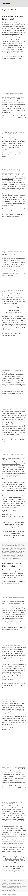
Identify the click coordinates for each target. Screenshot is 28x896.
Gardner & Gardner (6, 884)
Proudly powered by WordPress (9, 894)
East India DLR (19, 548)
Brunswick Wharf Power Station (11, 463)
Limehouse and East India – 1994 (12, 17)
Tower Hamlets (17, 557)
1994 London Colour (7, 514)
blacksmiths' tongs (17, 882)
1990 (20, 880)
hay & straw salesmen (17, 884)
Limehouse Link (17, 886)
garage (23, 883)
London (19, 551)
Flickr (4, 522)
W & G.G (4, 890)
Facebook (10, 522)
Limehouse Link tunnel (12, 551)
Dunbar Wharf (13, 548)
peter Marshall (10, 889)
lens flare (20, 549)
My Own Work (20, 544)
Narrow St (17, 552)
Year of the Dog (8, 558)
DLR (8, 548)
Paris (21, 524)
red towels (18, 554)
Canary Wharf (5, 547)
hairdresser (15, 549)
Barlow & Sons (9, 882)
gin (11, 884)
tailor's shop (4, 557)
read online (15, 707)
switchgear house (19, 555)
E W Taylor (19, 883)
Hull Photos (8, 524)
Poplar (7, 554)
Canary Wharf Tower (13, 547)
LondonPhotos (14, 544)
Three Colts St (11, 557)
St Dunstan (16, 889)
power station (12, 554)
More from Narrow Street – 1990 (12, 564)
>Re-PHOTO (7, 3)
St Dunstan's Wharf (10, 555)
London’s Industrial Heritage (11, 526)
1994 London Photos (7, 516)
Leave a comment (18, 558)
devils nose (7, 883)
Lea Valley (16, 524)
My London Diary (19, 522)
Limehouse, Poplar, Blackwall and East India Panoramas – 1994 (13, 34)
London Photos (11, 552)
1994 (3, 545)
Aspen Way (7, 545)
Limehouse (4, 551)
